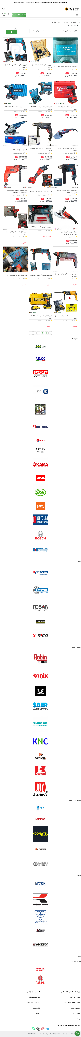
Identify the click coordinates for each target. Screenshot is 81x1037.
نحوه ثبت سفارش (34, 997)
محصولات (73, 22)
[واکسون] (40, 944)
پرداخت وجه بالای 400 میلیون (70, 992)
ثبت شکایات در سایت (33, 1003)
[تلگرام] (48, 1029)
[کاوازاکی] (40, 771)
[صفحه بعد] (31, 333)
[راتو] (40, 636)
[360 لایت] (40, 347)
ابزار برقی (65, 22)
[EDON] (40, 440)
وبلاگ (78, 1019)
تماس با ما (76, 1014)
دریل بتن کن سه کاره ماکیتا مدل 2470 (65, 66)
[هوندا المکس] (40, 969)
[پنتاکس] (40, 590)
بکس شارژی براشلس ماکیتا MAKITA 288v (16, 108)
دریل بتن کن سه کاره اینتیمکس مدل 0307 (66, 317)
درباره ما (38, 1014)
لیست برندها (76, 339)
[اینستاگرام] (43, 1029)
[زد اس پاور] (40, 691)
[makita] (40, 478)
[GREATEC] (40, 451)
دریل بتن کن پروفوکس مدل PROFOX (41, 227)
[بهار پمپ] (40, 550)
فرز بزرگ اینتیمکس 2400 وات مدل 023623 (66, 150)
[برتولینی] (40, 520)
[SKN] (40, 492)
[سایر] (40, 706)
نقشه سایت (36, 1008)
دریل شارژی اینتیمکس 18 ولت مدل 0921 (16, 233)
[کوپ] (40, 819)
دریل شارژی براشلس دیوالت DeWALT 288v (41, 317)
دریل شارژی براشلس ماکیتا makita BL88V (41, 108)
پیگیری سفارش (75, 1008)
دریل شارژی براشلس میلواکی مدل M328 (67, 108)
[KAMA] (40, 464)
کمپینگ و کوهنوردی (32, 992)
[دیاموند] (40, 622)
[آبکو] (40, 359)
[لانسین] (40, 849)
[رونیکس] (40, 676)
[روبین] (40, 659)
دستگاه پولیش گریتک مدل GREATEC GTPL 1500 (69, 233)
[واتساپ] (33, 1029)
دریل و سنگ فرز (55, 22)
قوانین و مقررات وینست (72, 1003)
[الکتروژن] (40, 391)
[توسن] (40, 608)
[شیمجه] (40, 724)
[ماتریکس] (40, 884)
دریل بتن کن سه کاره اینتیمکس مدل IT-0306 (66, 275)
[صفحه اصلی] (79, 22)
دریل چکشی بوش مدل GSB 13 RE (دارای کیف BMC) (67, 191)
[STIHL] (40, 506)
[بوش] (40, 535)
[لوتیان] (40, 864)
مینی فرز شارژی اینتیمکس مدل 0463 (41, 191)
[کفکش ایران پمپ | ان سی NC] (40, 808)
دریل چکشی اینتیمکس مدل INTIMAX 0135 (40, 150)
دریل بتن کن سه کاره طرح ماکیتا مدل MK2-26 (16, 66)
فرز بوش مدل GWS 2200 (19, 150)
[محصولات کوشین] (40, 899)
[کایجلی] (40, 789)
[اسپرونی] (40, 374)
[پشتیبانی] (38, 1029)
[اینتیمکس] (40, 426)
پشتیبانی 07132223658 (19, 14)
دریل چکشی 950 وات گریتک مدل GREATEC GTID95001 (17, 191)
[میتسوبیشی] (40, 931)
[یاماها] (40, 980)
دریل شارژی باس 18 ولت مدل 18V (17, 275)
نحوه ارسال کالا (75, 997)
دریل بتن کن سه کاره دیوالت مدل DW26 (42, 66)
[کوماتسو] (40, 834)
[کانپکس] (40, 756)
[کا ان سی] (40, 741)
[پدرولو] (40, 573)
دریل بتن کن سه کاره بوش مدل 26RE (41, 275)
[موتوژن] (40, 917)
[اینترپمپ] (40, 409)
